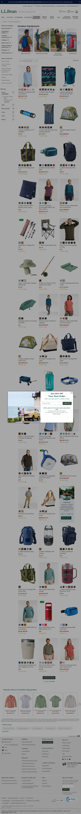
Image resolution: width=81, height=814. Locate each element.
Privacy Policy (57, 413)
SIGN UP (67, 403)
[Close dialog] (71, 393)
